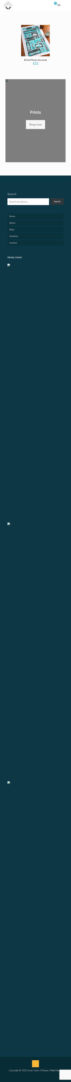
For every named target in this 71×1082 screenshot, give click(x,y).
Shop (11, 229)
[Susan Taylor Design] (8, 5)
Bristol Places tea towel (35, 60)
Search (11, 194)
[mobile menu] (66, 5)
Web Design (56, 1070)
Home (12, 216)
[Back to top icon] (35, 1063)
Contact (13, 242)
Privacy (45, 1070)
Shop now (35, 124)
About (12, 223)
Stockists (13, 236)
